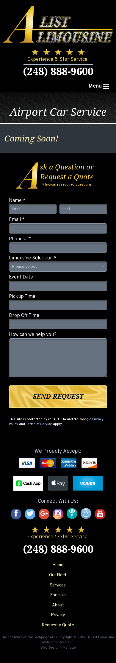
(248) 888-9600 (58, 71)
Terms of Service (39, 424)
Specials (58, 595)
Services (58, 585)
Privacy (58, 615)
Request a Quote (58, 625)
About (58, 605)
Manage (69, 647)
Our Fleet (58, 575)
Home (57, 565)
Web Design (50, 647)
